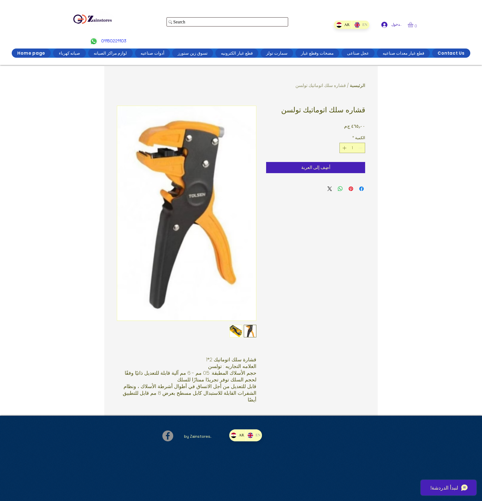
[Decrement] (360, 148)
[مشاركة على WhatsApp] (340, 188)
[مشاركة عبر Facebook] (361, 188)
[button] (414, 24)
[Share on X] (329, 188)
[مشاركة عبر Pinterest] (351, 188)
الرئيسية (357, 85)
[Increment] (343, 148)
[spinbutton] (352, 148)
